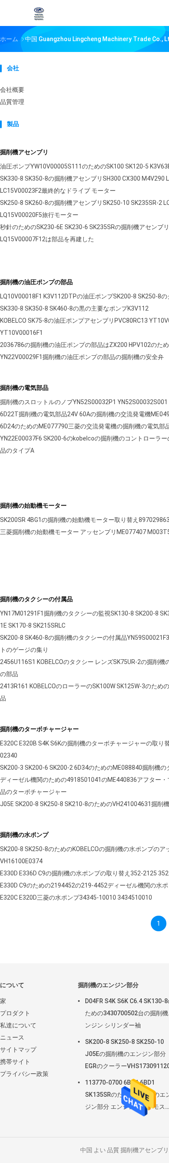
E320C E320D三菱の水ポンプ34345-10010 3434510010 (76, 897)
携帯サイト (15, 1061)
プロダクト (15, 1013)
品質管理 (12, 101)
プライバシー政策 (24, 1073)
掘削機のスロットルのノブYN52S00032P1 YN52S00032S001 (84, 401)
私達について (18, 1025)
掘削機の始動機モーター (33, 505)
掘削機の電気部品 (24, 387)
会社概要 (12, 89)
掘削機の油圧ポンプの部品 (36, 282)
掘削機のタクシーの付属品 (36, 599)
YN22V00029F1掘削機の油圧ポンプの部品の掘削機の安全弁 (82, 356)
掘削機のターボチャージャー (39, 729)
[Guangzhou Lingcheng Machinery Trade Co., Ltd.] (38, 13)
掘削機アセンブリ (24, 152)
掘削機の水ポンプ (24, 834)
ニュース (12, 1037)
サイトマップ (18, 1049)
